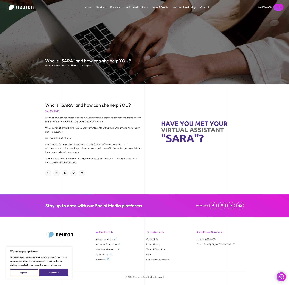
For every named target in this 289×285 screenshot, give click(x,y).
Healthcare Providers (106, 249)
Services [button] (101, 7)
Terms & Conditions (155, 249)
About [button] (88, 7)
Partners (115, 7)
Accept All (54, 272)
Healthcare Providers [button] (136, 7)
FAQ (148, 254)
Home (48, 65)
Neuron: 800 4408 (206, 239)
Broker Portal (102, 254)
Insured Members (104, 239)
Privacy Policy (153, 244)
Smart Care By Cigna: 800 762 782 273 (216, 244)
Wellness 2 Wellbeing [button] (184, 7)
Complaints (152, 239)
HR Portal (101, 259)
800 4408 (266, 7)
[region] (39, 263)
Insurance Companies (106, 244)
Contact (204, 7)
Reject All (24, 272)
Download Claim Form (157, 259)
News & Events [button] (160, 7)
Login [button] (278, 7)
